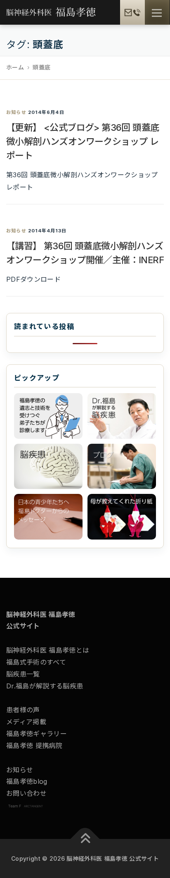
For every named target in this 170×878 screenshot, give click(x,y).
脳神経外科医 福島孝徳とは (47, 650)
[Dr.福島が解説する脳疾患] (121, 416)
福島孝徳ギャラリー (36, 734)
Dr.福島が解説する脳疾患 (44, 686)
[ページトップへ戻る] (85, 839)
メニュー (156, 12)
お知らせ (16, 112)
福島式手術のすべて (36, 662)
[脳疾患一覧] (48, 466)
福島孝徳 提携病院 (34, 745)
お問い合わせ (26, 793)
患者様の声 (23, 710)
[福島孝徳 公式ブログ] (121, 466)
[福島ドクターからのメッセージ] (48, 517)
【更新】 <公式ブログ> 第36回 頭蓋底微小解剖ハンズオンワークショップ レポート (82, 141)
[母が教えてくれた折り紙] (121, 517)
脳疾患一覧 (23, 674)
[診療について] (48, 416)
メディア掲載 (26, 722)
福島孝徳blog (26, 781)
